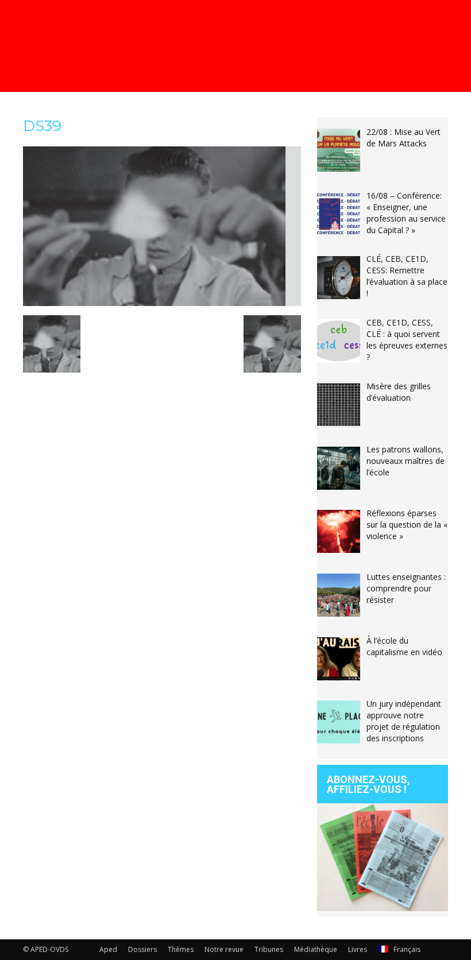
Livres (357, 949)
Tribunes (268, 949)
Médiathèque (315, 949)
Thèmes (181, 949)
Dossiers (142, 949)
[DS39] (162, 303)
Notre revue (224, 949)
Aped (108, 949)
